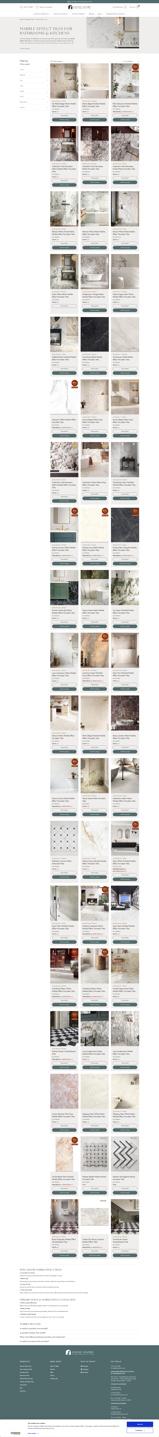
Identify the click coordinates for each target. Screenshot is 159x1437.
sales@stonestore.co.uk (118, 1368)
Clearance (23, 1391)
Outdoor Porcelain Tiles (27, 1382)
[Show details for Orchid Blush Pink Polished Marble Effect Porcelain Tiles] (64, 1154)
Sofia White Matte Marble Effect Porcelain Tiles (62, 295)
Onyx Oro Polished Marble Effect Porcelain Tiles (123, 674)
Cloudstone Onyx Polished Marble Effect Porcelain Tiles (124, 483)
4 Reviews (63, 164)
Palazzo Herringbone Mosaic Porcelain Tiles (124, 1178)
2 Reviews (94, 101)
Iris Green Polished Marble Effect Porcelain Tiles (123, 611)
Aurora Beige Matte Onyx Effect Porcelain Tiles (92, 420)
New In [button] (91, 14)
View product (64, 115)
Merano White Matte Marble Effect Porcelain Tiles (93, 232)
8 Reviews (94, 164)
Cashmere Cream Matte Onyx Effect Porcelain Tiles (94, 483)
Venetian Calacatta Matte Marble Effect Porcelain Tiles (93, 927)
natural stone (61, 41)
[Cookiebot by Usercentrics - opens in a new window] (16, 1433)
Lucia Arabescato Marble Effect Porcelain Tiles (123, 1052)
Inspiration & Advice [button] (115, 14)
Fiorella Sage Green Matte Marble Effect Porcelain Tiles (124, 989)
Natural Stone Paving (26, 1378)
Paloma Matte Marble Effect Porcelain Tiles (63, 737)
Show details (32, 1433)
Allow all (140, 1424)
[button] (51, 81)
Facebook (85, 1366)
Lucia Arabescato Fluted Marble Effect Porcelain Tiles (93, 1052)
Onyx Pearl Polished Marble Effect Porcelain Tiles (63, 927)
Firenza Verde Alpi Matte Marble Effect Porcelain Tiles (63, 611)
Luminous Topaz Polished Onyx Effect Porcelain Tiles (93, 674)
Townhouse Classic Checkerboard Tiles (120, 1240)
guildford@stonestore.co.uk (120, 1414)
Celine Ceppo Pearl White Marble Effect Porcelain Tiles (124, 295)
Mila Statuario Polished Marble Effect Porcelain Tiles (125, 105)
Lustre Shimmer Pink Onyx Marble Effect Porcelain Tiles (63, 1115)
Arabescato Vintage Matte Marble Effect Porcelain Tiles (93, 295)
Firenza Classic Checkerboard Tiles (64, 1052)
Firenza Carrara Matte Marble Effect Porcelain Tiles (63, 548)
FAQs (51, 1372)
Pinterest (85, 1372)
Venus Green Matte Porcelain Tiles (93, 799)
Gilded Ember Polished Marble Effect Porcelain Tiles (64, 358)
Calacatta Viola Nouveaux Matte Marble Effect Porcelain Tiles (64, 169)
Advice (52, 1375)
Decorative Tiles (24, 1375)
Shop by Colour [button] (60, 14)
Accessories (23, 1385)
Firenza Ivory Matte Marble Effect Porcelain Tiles (93, 548)
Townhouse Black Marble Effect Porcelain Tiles (92, 358)
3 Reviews (124, 291)
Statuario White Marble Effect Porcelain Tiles (64, 420)
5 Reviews (94, 354)
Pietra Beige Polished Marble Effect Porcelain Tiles (93, 105)
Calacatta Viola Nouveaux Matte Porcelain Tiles (92, 167)
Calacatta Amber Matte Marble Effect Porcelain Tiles (124, 799)
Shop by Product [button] (41, 14)
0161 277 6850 (54, 1366)
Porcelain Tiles (24, 1372)
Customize (138, 1430)
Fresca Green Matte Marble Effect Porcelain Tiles (93, 611)
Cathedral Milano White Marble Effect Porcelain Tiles (63, 989)
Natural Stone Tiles (25, 1366)
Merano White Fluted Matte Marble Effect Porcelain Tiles (63, 232)
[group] (64, 80)
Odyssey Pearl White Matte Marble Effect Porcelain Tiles (93, 1115)
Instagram (85, 1369)
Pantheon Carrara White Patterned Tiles (61, 862)
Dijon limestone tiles (26, 1369)
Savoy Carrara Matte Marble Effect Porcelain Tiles (63, 799)
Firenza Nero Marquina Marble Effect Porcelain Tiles (125, 548)
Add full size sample (125, 563)
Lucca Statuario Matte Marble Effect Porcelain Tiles (64, 674)
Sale (21, 1388)
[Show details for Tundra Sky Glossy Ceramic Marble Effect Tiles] (95, 1216)
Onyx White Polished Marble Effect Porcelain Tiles (124, 862)
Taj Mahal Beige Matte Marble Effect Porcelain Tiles (64, 105)
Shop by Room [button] (78, 14)
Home (22, 19)
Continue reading (24, 48)
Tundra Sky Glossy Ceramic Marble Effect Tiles (93, 1240)
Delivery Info (54, 1378)
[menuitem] (41, 14)
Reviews (52, 1369)
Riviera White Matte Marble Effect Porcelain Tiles (124, 232)
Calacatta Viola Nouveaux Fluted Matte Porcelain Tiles (124, 167)
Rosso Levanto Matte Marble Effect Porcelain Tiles (124, 737)
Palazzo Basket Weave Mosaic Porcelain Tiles (94, 1178)
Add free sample (64, 120)
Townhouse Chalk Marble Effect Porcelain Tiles (123, 358)
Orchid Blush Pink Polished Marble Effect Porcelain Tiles (63, 1178)
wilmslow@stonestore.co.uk (120, 1395)
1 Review (63, 101)
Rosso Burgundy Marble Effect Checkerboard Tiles (64, 1240)
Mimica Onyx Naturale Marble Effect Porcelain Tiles (94, 862)
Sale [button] (99, 14)
